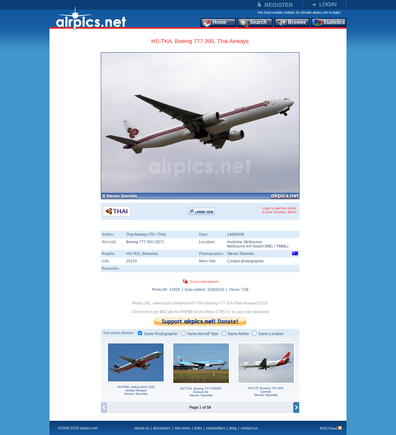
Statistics (334, 22)
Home (219, 22)
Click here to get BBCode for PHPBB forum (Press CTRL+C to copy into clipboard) (200, 312)
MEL (269, 246)
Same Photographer (161, 334)
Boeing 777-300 (140, 242)
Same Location (271, 334)
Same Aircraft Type (202, 334)
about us (142, 428)
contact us (249, 428)
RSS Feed (329, 428)
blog (233, 428)
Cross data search (204, 281)
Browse (297, 22)
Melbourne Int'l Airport (245, 246)
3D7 (159, 242)
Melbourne (253, 242)
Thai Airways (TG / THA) (146, 234)
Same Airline (238, 334)
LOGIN (328, 4)
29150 (131, 261)
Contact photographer (245, 261)
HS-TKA (133, 254)
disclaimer (161, 428)
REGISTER (279, 5)
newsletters (215, 428)
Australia (234, 242)
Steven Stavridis (240, 254)
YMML (281, 246)
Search (258, 22)
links (198, 428)
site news (182, 428)
